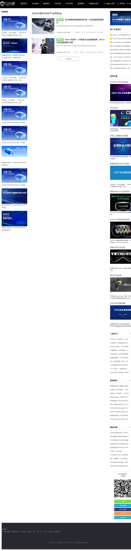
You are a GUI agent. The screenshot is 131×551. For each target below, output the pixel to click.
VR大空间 (69, 3)
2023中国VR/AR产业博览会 (94, 32)
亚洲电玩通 (57, 531)
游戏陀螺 (29, 531)
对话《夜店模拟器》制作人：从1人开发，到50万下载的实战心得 (120, 361)
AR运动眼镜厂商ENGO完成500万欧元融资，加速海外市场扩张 (120, 436)
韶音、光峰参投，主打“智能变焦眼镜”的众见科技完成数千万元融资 (120, 458)
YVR (83, 32)
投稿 (123, 501)
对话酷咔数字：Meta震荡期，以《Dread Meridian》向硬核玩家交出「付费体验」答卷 (120, 350)
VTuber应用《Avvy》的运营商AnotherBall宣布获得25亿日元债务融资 (120, 455)
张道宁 (82, 52)
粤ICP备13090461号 (82, 542)
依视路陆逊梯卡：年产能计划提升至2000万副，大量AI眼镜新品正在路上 (120, 357)
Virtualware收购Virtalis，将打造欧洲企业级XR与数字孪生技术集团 (120, 432)
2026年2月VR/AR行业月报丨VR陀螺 (120, 419)
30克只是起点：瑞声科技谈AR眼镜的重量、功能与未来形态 (120, 354)
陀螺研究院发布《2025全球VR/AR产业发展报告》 (120, 415)
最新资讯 (24, 3)
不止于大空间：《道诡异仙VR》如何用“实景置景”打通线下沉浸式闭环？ (120, 368)
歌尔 (34, 531)
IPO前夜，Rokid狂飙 (116, 451)
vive (41, 531)
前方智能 (22, 531)
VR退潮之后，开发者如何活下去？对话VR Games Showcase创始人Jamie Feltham (120, 343)
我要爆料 (123, 513)
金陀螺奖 (81, 3)
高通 (38, 531)
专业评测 (35, 3)
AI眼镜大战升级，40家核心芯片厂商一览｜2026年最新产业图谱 (120, 397)
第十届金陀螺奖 (6, 531)
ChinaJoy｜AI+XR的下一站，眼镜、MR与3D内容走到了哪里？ (120, 339)
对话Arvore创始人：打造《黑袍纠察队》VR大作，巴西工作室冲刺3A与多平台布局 (120, 346)
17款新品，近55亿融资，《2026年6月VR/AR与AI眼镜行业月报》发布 (120, 389)
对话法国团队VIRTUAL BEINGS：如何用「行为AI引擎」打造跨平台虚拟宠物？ (120, 365)
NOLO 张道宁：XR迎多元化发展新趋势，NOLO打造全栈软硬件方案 (80, 41)
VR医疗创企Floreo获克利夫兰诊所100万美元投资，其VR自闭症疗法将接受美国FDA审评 (120, 466)
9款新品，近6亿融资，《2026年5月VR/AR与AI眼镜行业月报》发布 (120, 393)
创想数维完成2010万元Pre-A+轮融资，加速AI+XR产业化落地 (120, 447)
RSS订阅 (122, 517)
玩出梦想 (77, 32)
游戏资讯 (46, 3)
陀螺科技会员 (94, 3)
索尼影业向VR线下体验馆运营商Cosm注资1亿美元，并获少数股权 (120, 444)
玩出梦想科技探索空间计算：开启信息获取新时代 (80, 21)
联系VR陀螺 (123, 505)
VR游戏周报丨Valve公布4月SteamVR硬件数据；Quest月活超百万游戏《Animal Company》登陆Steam (120, 400)
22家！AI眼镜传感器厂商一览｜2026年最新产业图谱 (120, 404)
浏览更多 (69, 59)
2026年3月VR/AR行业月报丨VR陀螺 (120, 412)
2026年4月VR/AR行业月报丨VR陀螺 (120, 408)
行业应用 (57, 3)
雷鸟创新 (50, 531)
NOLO (76, 52)
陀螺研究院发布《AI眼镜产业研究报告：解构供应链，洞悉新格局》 (120, 386)
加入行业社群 (123, 509)
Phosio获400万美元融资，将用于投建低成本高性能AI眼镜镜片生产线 (120, 462)
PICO (45, 531)
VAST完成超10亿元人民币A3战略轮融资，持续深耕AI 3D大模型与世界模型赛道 (120, 440)
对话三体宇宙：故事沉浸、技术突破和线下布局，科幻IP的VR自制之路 (120, 372)
